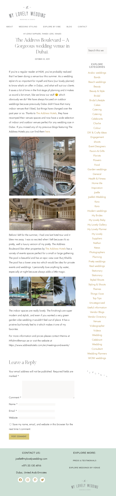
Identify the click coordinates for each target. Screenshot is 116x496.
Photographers (97, 252)
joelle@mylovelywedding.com (31, 459)
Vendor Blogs (97, 312)
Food (97, 165)
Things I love (48, 34)
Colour (97, 128)
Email (13, 411)
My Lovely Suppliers (32, 34)
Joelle (97, 192)
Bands (97, 77)
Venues (58, 34)
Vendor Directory (97, 317)
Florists (97, 155)
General (97, 174)
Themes (97, 289)
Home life (97, 183)
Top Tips (97, 298)
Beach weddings (97, 82)
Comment (15, 397)
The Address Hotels (55, 249)
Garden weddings (97, 169)
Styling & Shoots (97, 284)
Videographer (97, 326)
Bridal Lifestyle (97, 100)
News (97, 248)
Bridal (97, 96)
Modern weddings (97, 211)
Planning (97, 257)
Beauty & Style (97, 91)
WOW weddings (97, 358)
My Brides (97, 215)
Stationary (97, 271)
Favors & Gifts (97, 151)
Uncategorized (97, 303)
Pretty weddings (97, 261)
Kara (97, 202)
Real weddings (97, 266)
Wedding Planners (97, 353)
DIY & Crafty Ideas (97, 132)
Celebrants (97, 119)
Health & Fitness (97, 179)
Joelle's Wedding (97, 197)
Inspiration (97, 188)
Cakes (97, 105)
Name (13, 404)
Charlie (97, 123)
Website (13, 418)
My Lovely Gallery (97, 225)
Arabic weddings (97, 73)
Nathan (97, 243)
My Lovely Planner (97, 229)
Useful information (97, 307)
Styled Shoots (97, 280)
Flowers (97, 160)
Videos (97, 330)
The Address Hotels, (46, 113)
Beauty (97, 86)
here (47, 131)
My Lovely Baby (97, 220)
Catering (97, 109)
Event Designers (97, 146)
